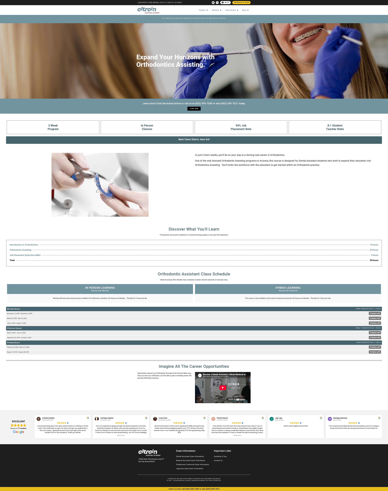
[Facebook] (213, 2)
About (244, 10)
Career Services (230, 10)
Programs (202, 10)
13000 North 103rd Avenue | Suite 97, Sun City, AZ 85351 (159, 2)
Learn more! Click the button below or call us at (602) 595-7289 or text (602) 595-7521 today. (194, 103)
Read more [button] (121, 435)
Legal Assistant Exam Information (189, 469)
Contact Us (218, 460)
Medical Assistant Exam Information (190, 460)
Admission (215, 10)
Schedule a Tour (220, 456)
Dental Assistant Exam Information (190, 456)
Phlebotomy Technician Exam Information (192, 464)
